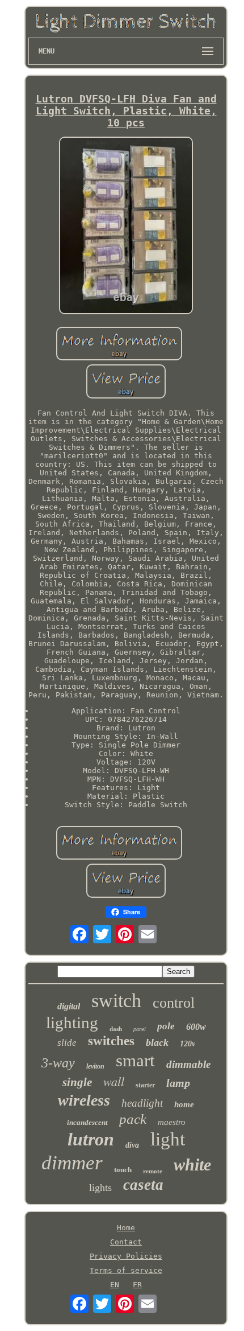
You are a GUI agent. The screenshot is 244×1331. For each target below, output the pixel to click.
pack (132, 1119)
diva (132, 1145)
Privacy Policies (126, 1256)
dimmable (188, 1064)
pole (166, 1026)
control (174, 1003)
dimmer (72, 1163)
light (167, 1139)
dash (116, 1028)
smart (135, 1060)
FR (137, 1284)
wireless (84, 1100)
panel (139, 1029)
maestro (172, 1122)
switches (111, 1041)
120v (187, 1044)
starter (145, 1085)
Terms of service (126, 1270)
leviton (95, 1066)
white (192, 1164)
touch (123, 1169)
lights (100, 1187)
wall (113, 1081)
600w (196, 1027)
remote (152, 1171)
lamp (178, 1083)
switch (116, 1000)
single (77, 1082)
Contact (126, 1242)
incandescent (87, 1122)
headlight (142, 1103)
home (184, 1104)
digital (68, 1006)
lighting (72, 1022)
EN (114, 1284)
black (157, 1042)
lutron (91, 1139)
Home (126, 1227)
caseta (143, 1184)
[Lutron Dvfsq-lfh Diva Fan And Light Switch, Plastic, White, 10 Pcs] (126, 226)
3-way (58, 1062)
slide (67, 1042)
